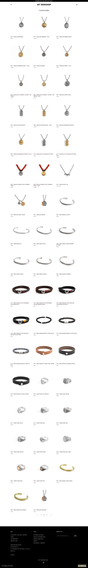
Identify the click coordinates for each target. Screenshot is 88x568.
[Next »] (51, 515)
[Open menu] (12, 4)
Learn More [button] (16, 565)
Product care (14, 540)
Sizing (12, 536)
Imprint (35, 540)
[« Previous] (36, 515)
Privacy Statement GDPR (39, 536)
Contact (13, 554)
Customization (14, 538)
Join (75, 535)
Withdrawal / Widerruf (39, 542)
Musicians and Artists (16, 544)
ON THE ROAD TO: (14, 546)
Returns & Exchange (39, 534)
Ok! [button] (82, 565)
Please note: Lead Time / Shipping (19, 534)
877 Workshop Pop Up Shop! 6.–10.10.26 (20, 548)
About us (13, 550)
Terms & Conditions (38, 538)
